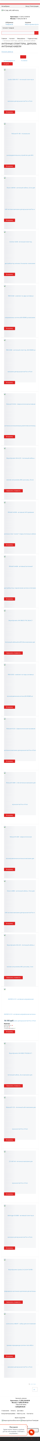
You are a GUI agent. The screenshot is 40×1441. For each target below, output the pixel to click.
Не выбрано (6, 6)
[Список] (35, 56)
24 (34, 1389)
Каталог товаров (8, 28)
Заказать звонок (21, 1398)
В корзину (9, 112)
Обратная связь (21, 1404)
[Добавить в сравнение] (37, 69)
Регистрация (34, 6)
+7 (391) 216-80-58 (24, 17)
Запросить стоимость (13, 491)
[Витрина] (23, 56)
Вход (27, 6)
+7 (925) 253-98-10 (21, 19)
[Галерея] (29, 56)
